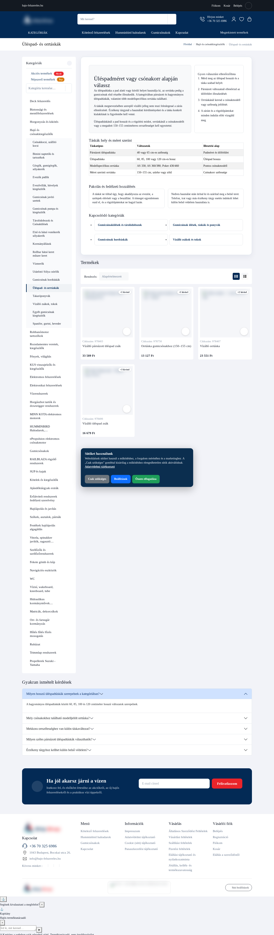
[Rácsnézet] (236, 276)
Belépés (237, 5)
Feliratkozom (227, 784)
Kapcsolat (182, 32)
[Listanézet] (244, 276)
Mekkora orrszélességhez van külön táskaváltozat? (58, 728)
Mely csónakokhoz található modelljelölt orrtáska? (58, 718)
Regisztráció (220, 837)
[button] (67, 101)
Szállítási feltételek (180, 843)
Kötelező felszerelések (96, 32)
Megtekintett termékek (234, 32)
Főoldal (187, 44)
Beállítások (120, 478)
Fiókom (216, 5)
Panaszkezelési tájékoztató (141, 849)
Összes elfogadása (145, 478)
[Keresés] (171, 19)
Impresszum (132, 831)
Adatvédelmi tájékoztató (140, 837)
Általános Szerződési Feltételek (188, 831)
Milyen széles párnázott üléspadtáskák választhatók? (59, 739)
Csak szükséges (97, 478)
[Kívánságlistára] (127, 331)
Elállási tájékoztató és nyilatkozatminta (182, 857)
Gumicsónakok (160, 32)
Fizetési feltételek (179, 849)
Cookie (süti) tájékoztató (140, 843)
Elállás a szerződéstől (226, 854)
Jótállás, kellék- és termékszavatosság (180, 868)
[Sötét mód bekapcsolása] (248, 5)
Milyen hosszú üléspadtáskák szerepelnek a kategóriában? (62, 693)
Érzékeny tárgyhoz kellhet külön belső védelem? (57, 750)
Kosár (227, 5)
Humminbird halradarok (130, 32)
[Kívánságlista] (241, 19)
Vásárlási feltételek (180, 837)
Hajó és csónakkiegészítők (210, 44)
